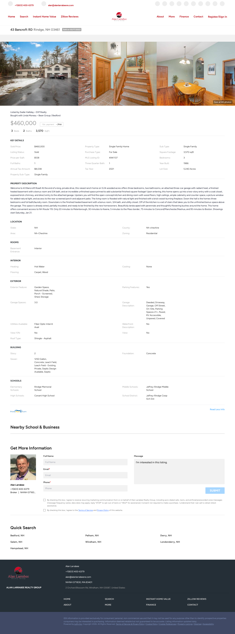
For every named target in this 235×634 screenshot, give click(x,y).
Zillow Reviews (69, 16)
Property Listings (185, 624)
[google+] (215, 5)
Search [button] (24, 16)
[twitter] (171, 5)
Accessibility (208, 624)
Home (11, 16)
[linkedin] (164, 5)
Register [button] (213, 16)
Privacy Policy (103, 510)
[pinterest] (207, 5)
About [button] (160, 16)
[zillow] (179, 5)
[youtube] (200, 5)
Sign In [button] (223, 16)
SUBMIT (215, 490)
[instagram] (193, 5)
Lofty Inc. (78, 624)
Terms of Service (85, 510)
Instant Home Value (44, 16)
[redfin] (222, 5)
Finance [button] (184, 16)
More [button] (172, 16)
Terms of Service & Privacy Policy (130, 624)
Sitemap (197, 624)
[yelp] (186, 5)
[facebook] (157, 5)
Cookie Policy (152, 624)
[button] (68, 600)
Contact (198, 16)
